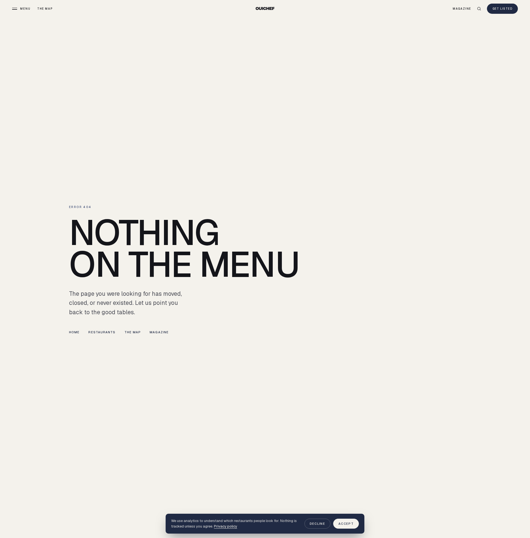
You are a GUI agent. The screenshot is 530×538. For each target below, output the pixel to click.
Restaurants (101, 332)
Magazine (462, 8)
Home (74, 332)
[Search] (479, 8)
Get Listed (502, 8)
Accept (346, 524)
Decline (317, 524)
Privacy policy (225, 526)
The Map (44, 8)
